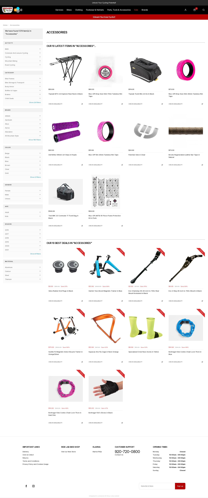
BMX (7, 49)
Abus (7, 124)
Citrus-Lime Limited (112, 496)
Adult (7, 212)
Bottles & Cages (11, 90)
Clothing (78, 10)
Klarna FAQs (97, 452)
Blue (6, 161)
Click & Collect (28, 455)
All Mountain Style (12, 136)
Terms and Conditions (31, 461)
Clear (7, 169)
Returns (25, 458)
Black (7, 157)
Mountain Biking (11, 61)
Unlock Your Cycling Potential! (104, 3)
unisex (7, 199)
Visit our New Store (68, 452)
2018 (7, 238)
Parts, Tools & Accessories (119, 10)
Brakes (7, 94)
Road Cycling (10, 65)
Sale (136, 10)
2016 (7, 230)
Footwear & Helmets (95, 10)
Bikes (69, 10)
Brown (7, 165)
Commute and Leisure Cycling (16, 53)
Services (59, 10)
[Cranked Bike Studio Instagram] (33, 486)
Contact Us (119, 455)
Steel (7, 275)
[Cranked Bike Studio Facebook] (26, 486)
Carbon (8, 271)
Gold (7, 173)
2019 (7, 242)
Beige (7, 153)
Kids (6, 216)
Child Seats (9, 98)
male (7, 195)
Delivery (26, 452)
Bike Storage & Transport (14, 83)
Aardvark (8, 120)
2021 (7, 250)
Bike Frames (9, 79)
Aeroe (7, 128)
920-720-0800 (127, 451)
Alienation (9, 132)
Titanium (8, 279)
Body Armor (9, 86)
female (7, 191)
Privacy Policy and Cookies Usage (35, 464)
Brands (145, 10)
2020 (7, 246)
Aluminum (8, 267)
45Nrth (7, 116)
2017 (7, 234)
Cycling (8, 57)
